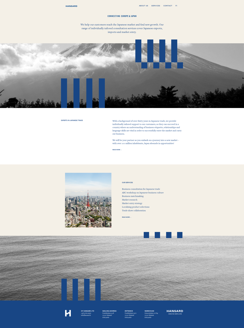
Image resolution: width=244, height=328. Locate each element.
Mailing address (109, 311)
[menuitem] (176, 6)
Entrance (129, 311)
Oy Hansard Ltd (87, 311)
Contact (167, 6)
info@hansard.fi (86, 315)
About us (143, 6)
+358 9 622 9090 (86, 313)
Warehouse (149, 311)
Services (155, 6)
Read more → (117, 149)
